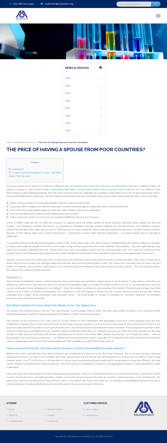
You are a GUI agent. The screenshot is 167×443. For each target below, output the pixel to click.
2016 (67, 115)
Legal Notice (92, 415)
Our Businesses (16, 421)
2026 (67, 78)
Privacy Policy (92, 409)
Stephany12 (17, 169)
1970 (67, 130)
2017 (67, 108)
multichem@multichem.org (59, 4)
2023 (67, 100)
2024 (67, 93)
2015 (67, 123)
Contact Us (52, 421)
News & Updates (55, 409)
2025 (67, 85)
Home (12, 409)
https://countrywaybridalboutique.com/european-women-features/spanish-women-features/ (89, 189)
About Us (13, 415)
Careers (51, 415)
